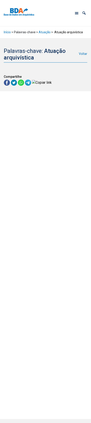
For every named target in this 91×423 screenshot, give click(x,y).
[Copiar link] (42, 82)
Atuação (45, 32)
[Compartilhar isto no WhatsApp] (21, 82)
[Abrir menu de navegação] (77, 13)
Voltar (83, 54)
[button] (84, 13)
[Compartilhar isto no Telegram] (28, 82)
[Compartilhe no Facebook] (7, 82)
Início (7, 32)
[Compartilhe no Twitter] (14, 82)
